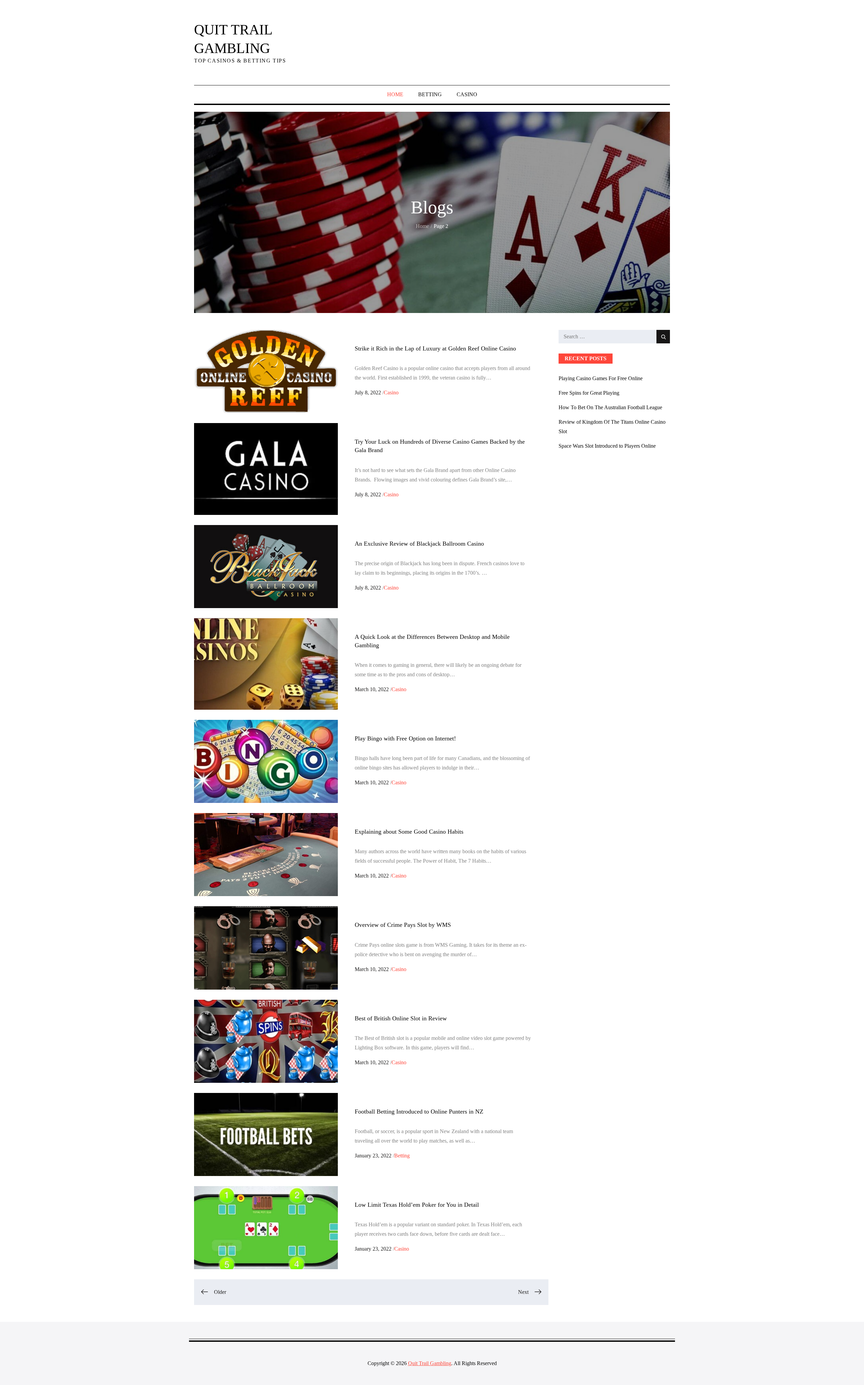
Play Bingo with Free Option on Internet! (405, 738)
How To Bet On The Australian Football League (610, 407)
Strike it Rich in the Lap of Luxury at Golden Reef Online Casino (435, 348)
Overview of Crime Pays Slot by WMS (403, 924)
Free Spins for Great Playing (589, 393)
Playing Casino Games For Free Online (601, 378)
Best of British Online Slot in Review (401, 1018)
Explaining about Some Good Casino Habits (409, 831)
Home (395, 94)
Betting (430, 94)
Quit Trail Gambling (429, 1363)
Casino (467, 94)
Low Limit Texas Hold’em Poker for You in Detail (417, 1204)
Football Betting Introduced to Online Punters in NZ (419, 1111)
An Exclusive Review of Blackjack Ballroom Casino (419, 543)
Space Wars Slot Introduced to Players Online (607, 446)
